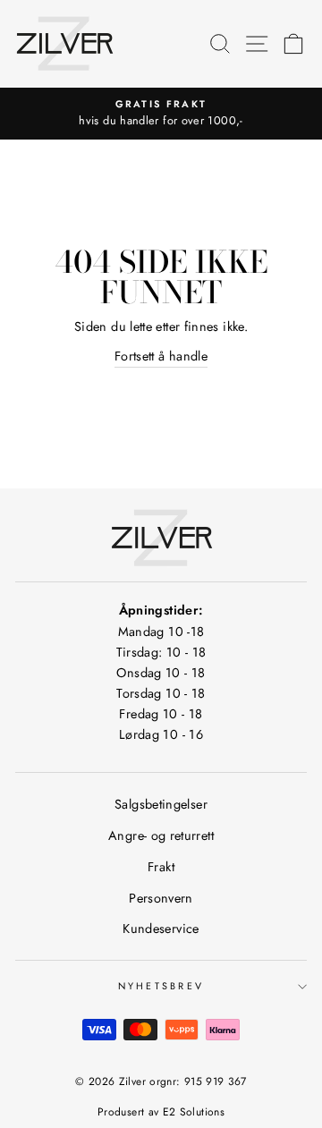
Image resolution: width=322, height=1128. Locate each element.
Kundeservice (161, 928)
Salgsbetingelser (161, 804)
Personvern (161, 898)
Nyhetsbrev (161, 986)
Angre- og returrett (161, 835)
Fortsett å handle (161, 356)
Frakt (161, 867)
